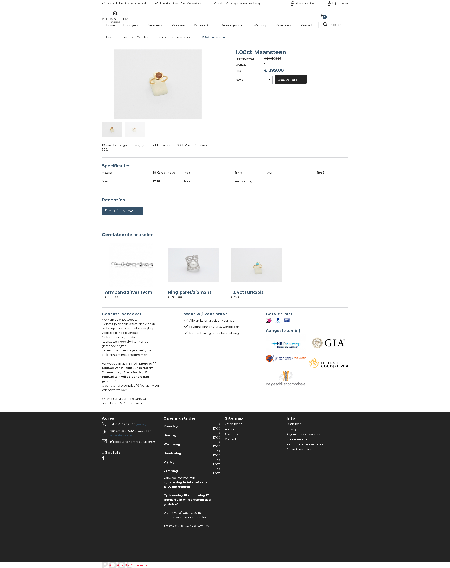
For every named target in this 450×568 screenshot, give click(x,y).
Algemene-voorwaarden (304, 434)
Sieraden (154, 25)
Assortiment (233, 424)
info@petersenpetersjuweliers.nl (133, 441)
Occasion (178, 25)
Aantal (239, 80)
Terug (109, 37)
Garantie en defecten (302, 449)
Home (110, 25)
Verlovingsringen (233, 25)
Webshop (260, 25)
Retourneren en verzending (307, 444)
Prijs (238, 70)
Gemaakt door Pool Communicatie (128, 565)
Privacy (292, 429)
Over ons (282, 25)
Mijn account (340, 3)
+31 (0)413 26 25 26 (128, 424)
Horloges (129, 25)
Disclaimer (294, 424)
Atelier (229, 429)
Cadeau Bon (202, 25)
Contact (307, 25)
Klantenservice (305, 3)
